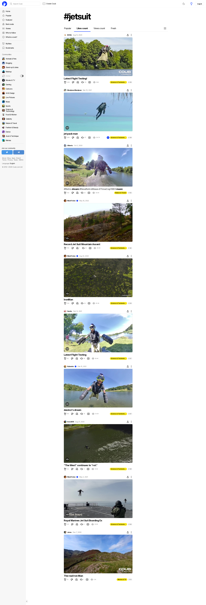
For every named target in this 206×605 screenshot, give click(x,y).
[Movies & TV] (13, 80)
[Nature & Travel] (13, 123)
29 (129, 82)
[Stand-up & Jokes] (13, 67)
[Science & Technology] (13, 110)
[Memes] (13, 140)
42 (129, 248)
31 (130, 579)
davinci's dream (72, 410)
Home (8, 11)
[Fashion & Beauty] (13, 127)
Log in (199, 4)
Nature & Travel (120, 193)
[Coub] (4, 3)
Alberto (70, 145)
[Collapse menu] (27, 601)
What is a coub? (11, 37)
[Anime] (13, 76)
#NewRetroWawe (89, 189)
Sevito (69, 311)
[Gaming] (13, 84)
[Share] (127, 35)
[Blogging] (13, 63)
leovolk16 (70, 422)
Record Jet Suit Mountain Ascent (82, 244)
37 (130, 358)
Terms (4, 160)
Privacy (10, 160)
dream (75, 189)
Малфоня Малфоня (74, 90)
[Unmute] (67, 128)
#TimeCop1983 (107, 189)
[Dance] (13, 132)
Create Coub (51, 4)
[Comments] (77, 82)
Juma (69, 532)
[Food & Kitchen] (13, 114)
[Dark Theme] (183, 3)
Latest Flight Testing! (75, 78)
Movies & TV (122, 579)
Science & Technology (118, 82)
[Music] (13, 102)
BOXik (69, 35)
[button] (165, 28)
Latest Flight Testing (75, 354)
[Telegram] (18, 152)
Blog (9, 158)
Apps (13, 158)
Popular (8, 15)
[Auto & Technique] (13, 136)
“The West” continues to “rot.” (80, 465)
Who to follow (11, 33)
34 (130, 303)
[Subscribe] (22, 76)
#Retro (67, 189)
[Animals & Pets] (13, 59)
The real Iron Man (73, 575)
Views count (99, 28)
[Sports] (13, 106)
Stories (8, 28)
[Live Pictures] (13, 97)
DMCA (21, 160)
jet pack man (71, 133)
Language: (8, 163)
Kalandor (70, 366)
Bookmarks (10, 48)
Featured (9, 20)
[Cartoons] (13, 89)
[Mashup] (13, 71)
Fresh (113, 28)
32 (130, 193)
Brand (18, 158)
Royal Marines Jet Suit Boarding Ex (83, 520)
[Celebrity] (13, 119)
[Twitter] (7, 152)
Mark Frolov (71, 200)
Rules (16, 160)
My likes (8, 44)
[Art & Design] (13, 93)
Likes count (82, 28)
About (4, 158)
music (119, 189)
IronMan (68, 299)
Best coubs (10, 24)
